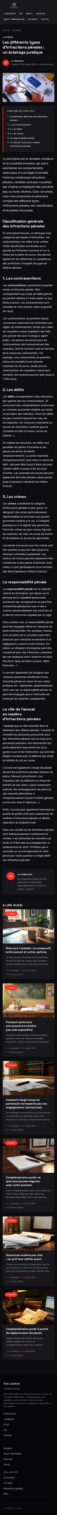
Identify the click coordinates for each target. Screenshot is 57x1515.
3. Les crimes (17, 133)
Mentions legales (13, 1488)
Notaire (8, 1448)
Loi (21, 14)
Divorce (33, 19)
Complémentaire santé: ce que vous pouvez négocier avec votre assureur (23, 1181)
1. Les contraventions (20, 124)
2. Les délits (16, 129)
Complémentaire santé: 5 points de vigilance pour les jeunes (27, 1331)
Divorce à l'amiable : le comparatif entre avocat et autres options (28, 950)
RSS (6, 1493)
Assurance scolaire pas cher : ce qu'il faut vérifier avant (24, 1257)
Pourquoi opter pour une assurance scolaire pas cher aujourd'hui (21, 1025)
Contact (8, 1482)
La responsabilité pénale (22, 138)
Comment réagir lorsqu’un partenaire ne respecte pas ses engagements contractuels (26, 1103)
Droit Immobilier (14, 19)
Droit (29, 14)
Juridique (10, 14)
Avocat (40, 14)
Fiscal (45, 19)
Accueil (6, 30)
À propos (29, 889)
